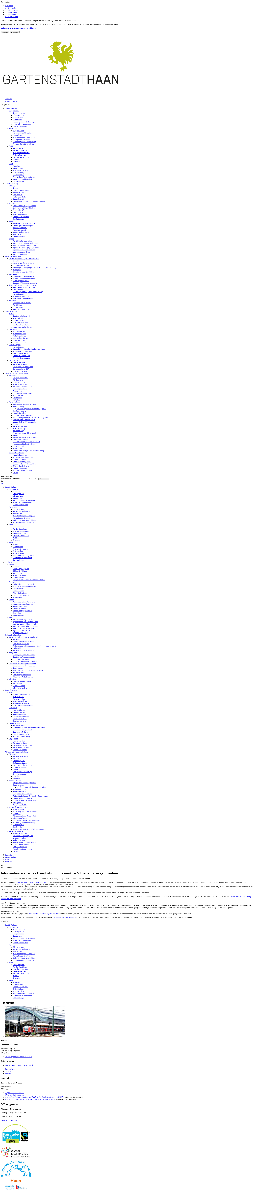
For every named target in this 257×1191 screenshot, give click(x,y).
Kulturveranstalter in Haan (23, 327)
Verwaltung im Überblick (22, 133)
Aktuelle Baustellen (20, 455)
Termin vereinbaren (20, 126)
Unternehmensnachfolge (22, 393)
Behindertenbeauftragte (22, 303)
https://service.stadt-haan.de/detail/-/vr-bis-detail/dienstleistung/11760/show (35, 1097)
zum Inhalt (9, 6)
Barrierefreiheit (10, 1069)
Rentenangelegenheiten (22, 296)
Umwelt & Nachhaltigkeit (18, 428)
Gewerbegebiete (19, 382)
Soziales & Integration (13, 256)
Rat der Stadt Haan (20, 150)
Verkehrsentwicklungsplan (23, 457)
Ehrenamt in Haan (20, 364)
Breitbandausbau (19, 395)
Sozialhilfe (16, 261)
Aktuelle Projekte (19, 413)
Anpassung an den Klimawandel (25, 433)
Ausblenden (5, 32)
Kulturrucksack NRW (20, 323)
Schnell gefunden (19, 113)
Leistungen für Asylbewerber (24, 276)
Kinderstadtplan (19, 236)
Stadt (11, 164)
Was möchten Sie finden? (10, 479)
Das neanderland (19, 342)
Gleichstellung (18, 173)
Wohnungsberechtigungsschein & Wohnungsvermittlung (34, 267)
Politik (11, 146)
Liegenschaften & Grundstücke (24, 422)
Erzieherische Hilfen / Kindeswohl (25, 208)
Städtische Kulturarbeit (21, 316)
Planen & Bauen (15, 402)
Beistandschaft (18, 212)
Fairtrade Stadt (18, 446)
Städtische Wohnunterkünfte (24, 278)
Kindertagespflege (20, 228)
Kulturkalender (18, 318)
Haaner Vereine (19, 362)
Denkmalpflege (18, 181)
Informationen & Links (21, 309)
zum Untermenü (11, 12)
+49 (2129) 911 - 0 (14, 1093)
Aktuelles (16, 166)
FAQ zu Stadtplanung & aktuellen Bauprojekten (30, 417)
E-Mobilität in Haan (20, 468)
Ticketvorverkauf (19, 320)
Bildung (12, 186)
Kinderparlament (19, 230)
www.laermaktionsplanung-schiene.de (31, 882)
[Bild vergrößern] (35, 1036)
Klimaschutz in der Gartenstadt (24, 437)
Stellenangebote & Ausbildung (24, 142)
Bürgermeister (18, 131)
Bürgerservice (14, 111)
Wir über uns (18, 380)
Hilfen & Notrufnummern (22, 124)
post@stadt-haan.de (14, 1095)
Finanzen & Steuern (20, 170)
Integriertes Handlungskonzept (24, 404)
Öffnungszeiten (18, 115)
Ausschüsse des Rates (21, 153)
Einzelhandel (17, 398)
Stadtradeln (17, 448)
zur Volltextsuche (11, 17)
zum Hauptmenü (11, 10)
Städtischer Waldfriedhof (22, 179)
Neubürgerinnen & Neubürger (24, 122)
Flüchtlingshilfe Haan (21, 281)
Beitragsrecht (18, 424)
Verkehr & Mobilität (16, 453)
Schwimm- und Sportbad (22, 351)
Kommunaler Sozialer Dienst (23, 263)
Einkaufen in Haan (20, 340)
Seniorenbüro (18, 289)
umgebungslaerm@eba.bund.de (64, 917)
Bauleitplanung (18, 406)
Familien (12, 203)
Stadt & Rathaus (11, 109)
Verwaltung (13, 128)
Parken (15, 473)
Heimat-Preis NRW (20, 371)
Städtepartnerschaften (21, 325)
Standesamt (17, 120)
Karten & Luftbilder (20, 426)
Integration (13, 274)
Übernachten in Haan (21, 338)
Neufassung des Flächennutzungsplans (31, 409)
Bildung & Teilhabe (20, 192)
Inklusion (12, 300)
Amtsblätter (17, 135)
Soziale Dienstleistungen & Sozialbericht (24, 259)
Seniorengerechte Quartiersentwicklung (28, 292)
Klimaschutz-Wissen (20, 439)
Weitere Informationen (9, 1120)
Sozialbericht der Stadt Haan (23, 272)
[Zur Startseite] (61, 95)
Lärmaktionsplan (19, 459)
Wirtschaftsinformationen (22, 387)
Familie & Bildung (11, 184)
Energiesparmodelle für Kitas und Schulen (29, 201)
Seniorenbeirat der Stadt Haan (24, 287)
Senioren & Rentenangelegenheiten (22, 285)
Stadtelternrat (18, 219)
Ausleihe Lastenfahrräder (22, 470)
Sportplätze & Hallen (20, 353)
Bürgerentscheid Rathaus (22, 415)
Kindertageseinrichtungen (23, 225)
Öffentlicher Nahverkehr (22, 466)
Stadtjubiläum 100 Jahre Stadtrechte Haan (29, 349)
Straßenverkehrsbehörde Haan (24, 464)
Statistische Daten (20, 384)
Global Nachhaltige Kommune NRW (26, 442)
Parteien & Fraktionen (21, 157)
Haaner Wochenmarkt (21, 356)
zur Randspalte (10, 8)
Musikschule (17, 195)
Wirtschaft (13, 376)
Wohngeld (17, 270)
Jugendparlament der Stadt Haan (25, 243)
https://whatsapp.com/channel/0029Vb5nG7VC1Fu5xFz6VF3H (30, 1099)
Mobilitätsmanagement (22, 462)
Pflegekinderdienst (20, 214)
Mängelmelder (18, 117)
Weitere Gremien (19, 155)
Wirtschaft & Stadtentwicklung (16, 373)
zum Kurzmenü (10, 14)
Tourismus (13, 329)
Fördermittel (17, 391)
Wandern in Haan (19, 334)
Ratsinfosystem (18, 148)
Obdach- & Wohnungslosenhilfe (25, 283)
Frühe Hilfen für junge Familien (24, 206)
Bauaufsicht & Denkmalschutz (24, 420)
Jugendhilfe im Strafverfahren (24, 250)
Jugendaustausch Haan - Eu (23, 252)
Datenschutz (9, 1071)
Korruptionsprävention (21, 139)
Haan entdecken (19, 331)
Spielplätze (17, 234)
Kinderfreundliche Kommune (24, 223)
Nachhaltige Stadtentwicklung (24, 444)
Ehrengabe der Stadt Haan (23, 367)
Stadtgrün (16, 435)
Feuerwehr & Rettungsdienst (24, 177)
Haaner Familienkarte (21, 217)
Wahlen (16, 159)
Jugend (11, 239)
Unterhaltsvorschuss (21, 265)
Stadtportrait (18, 168)
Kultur (11, 314)
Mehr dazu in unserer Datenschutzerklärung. (19, 28)
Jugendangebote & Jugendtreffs (25, 245)
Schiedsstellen (18, 175)
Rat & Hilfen (17, 305)
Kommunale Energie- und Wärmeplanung (28, 451)
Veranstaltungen (19, 294)
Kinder (11, 221)
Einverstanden (14, 32)
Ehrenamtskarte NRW (21, 369)
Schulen (16, 188)
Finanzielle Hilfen (19, 210)
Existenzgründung (20, 389)
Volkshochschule (19, 197)
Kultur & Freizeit (11, 312)
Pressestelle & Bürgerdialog (23, 144)
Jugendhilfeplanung (20, 254)
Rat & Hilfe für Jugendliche (23, 241)
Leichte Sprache (11, 101)
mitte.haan (17, 400)
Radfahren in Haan (20, 336)
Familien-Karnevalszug (21, 358)
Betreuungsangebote (21, 190)
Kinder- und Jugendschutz (22, 232)
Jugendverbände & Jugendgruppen (26, 248)
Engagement (13, 360)
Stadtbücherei (18, 199)
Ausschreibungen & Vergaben (24, 137)
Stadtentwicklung (19, 411)
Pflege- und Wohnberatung (23, 298)
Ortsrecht (16, 161)
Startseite (8, 99)
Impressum (9, 1073)
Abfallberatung (18, 431)
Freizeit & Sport (14, 345)
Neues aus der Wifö (20, 378)
